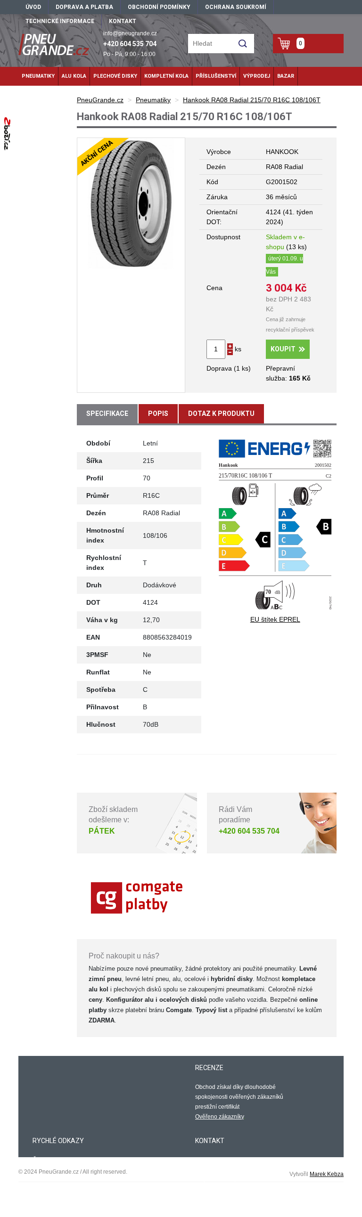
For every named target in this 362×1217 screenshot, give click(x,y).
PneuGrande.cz (100, 100)
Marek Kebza (327, 1174)
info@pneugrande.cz (130, 33)
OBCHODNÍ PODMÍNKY (159, 7)
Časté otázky (49, 1160)
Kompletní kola (166, 76)
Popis (158, 413)
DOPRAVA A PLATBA (84, 7)
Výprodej (256, 76)
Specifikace (107, 413)
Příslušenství (216, 76)
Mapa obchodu (52, 1189)
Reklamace (47, 1179)
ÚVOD (33, 7)
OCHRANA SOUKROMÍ (235, 7)
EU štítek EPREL (275, 619)
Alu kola (74, 76)
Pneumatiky (38, 76)
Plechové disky (115, 76)
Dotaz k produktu (221, 413)
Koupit (283, 349)
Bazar (285, 76)
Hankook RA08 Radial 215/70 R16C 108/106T (252, 100)
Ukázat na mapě (216, 1197)
